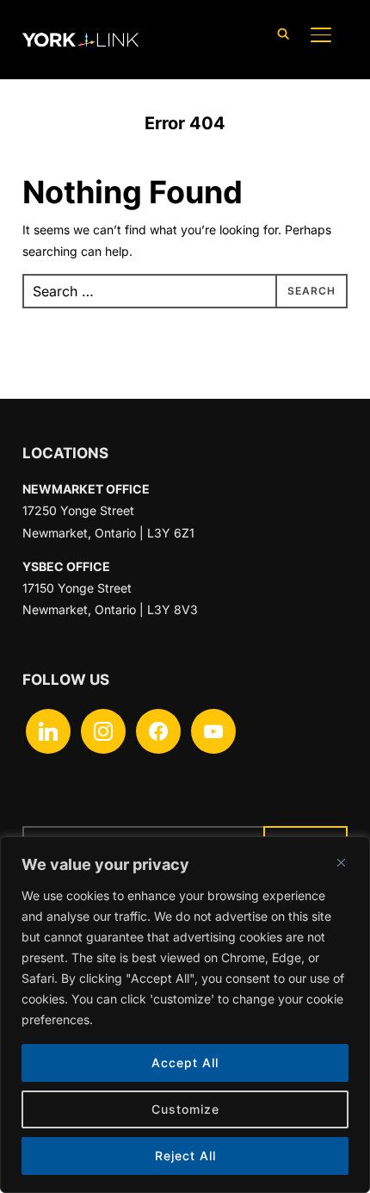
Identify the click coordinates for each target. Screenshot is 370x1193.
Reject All (185, 1155)
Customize (185, 1109)
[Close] (340, 862)
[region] (185, 1014)
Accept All (185, 1062)
